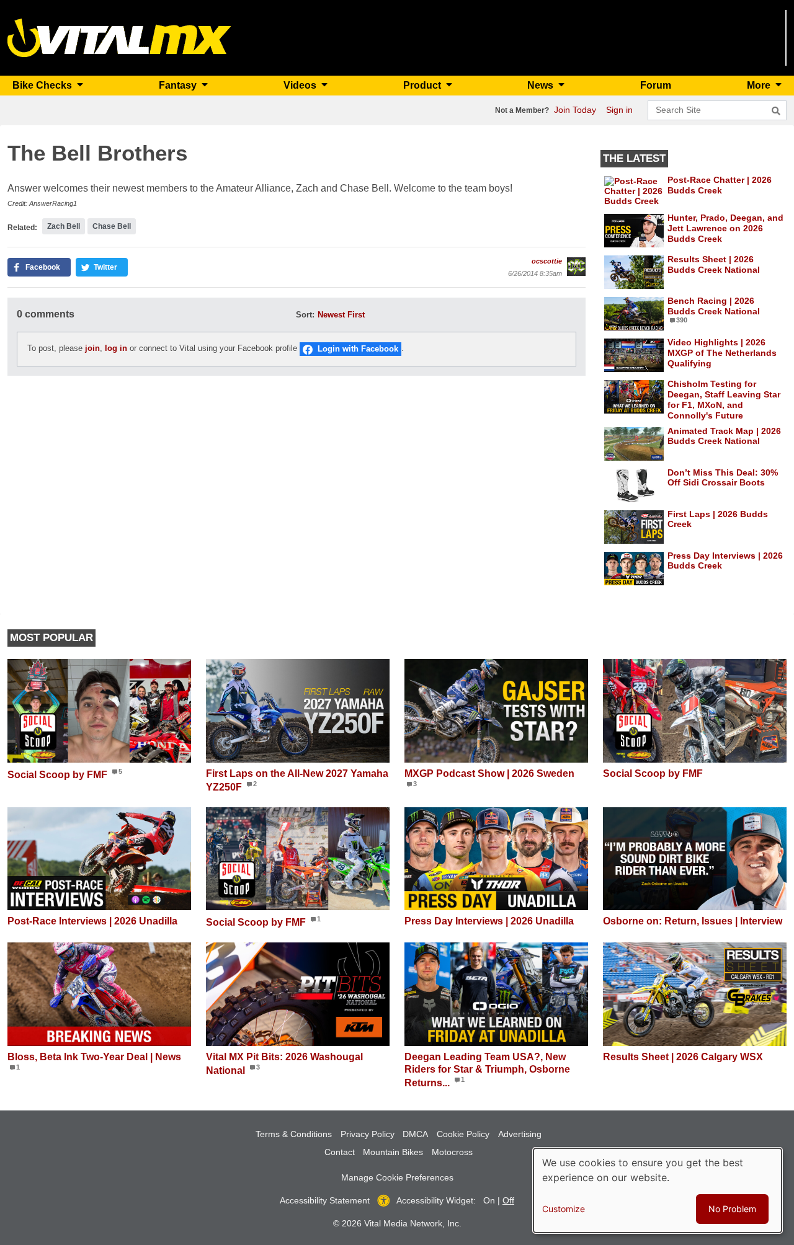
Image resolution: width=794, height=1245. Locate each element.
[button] (39, 267)
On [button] (489, 1200)
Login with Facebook (358, 348)
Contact (339, 1152)
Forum (655, 85)
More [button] (760, 85)
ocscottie (547, 261)
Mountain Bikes (393, 1152)
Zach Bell (63, 226)
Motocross (452, 1152)
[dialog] (657, 1190)
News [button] (541, 85)
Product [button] (423, 85)
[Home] (119, 37)
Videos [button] (301, 85)
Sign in (619, 110)
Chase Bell (111, 226)
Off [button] (508, 1200)
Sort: (305, 314)
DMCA (415, 1134)
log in (116, 348)
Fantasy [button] (179, 85)
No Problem (732, 1208)
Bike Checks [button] (43, 85)
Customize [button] (563, 1208)
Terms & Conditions (294, 1134)
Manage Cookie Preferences (397, 1177)
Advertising (520, 1134)
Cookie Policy (463, 1134)
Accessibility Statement (325, 1200)
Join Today (575, 110)
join (92, 348)
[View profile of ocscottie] (576, 266)
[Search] (776, 111)
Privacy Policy (368, 1134)
